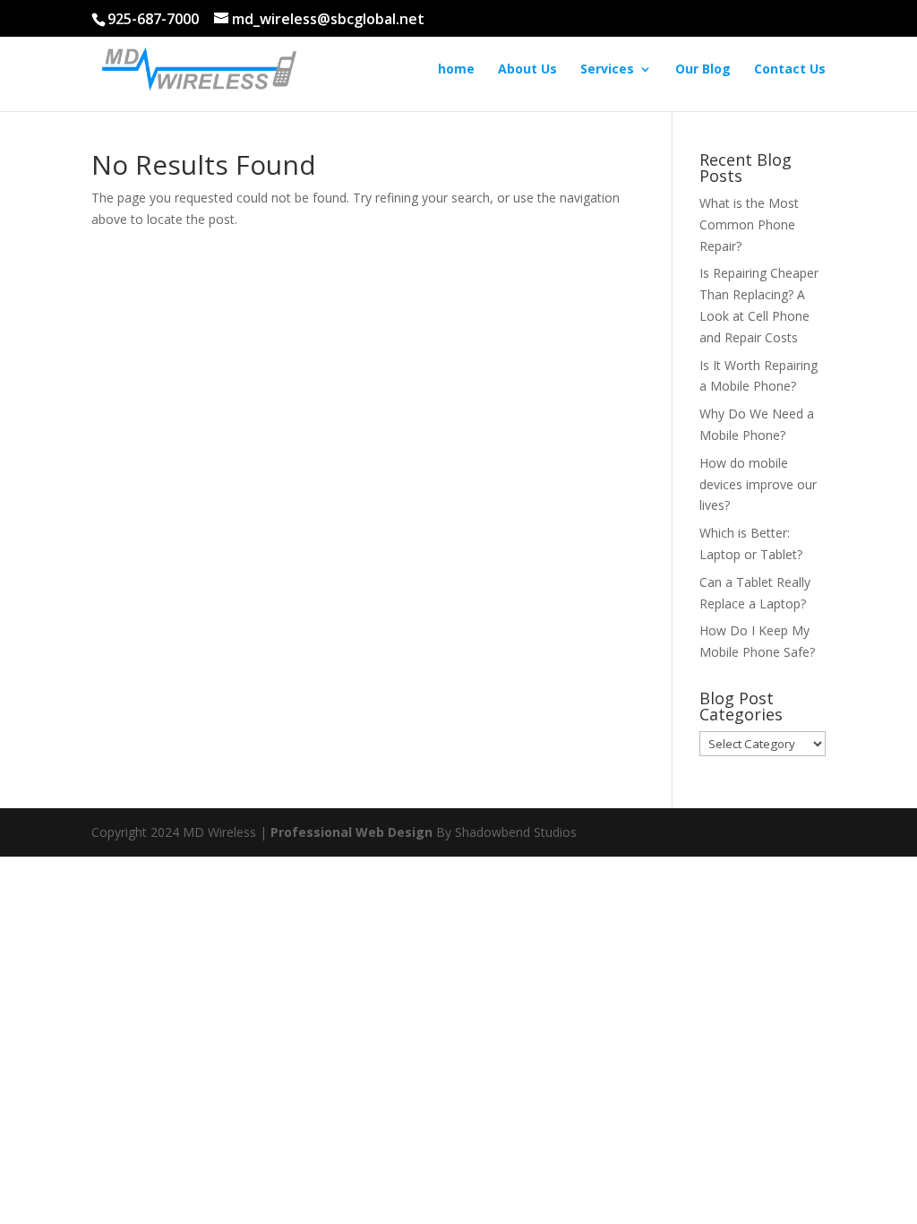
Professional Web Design (351, 831)
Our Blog (703, 70)
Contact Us (790, 70)
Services (607, 70)
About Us (527, 70)
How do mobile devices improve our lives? (758, 484)
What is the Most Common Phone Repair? (749, 224)
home (456, 70)
